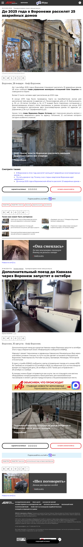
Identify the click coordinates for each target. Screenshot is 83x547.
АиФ (14, 333)
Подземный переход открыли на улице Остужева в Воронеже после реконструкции (42, 426)
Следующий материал (43, 541)
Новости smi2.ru (8, 263)
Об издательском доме (22, 502)
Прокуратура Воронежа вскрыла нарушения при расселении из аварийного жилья (25, 233)
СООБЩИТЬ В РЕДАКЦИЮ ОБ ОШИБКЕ (26, 509)
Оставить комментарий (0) (65, 189)
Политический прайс (22, 507)
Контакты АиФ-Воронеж (51, 504)
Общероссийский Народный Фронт (13, 73)
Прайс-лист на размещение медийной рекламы (46, 507)
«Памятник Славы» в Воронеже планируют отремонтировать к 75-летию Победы (64, 226)
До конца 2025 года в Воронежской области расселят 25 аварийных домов (47, 181)
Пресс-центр (36, 502)
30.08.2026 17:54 (7, 268)
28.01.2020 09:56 (7, 8)
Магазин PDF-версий (49, 502)
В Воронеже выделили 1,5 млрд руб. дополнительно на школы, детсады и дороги (25, 226)
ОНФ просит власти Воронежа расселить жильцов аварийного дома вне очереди (42, 154)
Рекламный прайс (67, 504)
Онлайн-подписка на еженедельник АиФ (28, 504)
